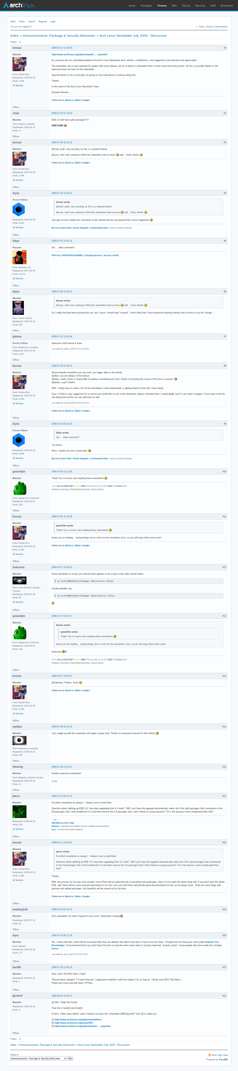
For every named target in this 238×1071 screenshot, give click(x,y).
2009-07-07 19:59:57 (62, 676)
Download (227, 5)
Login (53, 21)
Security (200, 5)
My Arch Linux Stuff (61, 228)
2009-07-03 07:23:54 (62, 113)
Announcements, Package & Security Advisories (59, 35)
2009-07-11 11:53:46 (62, 842)
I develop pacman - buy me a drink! (101, 255)
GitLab (186, 5)
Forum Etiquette (81, 228)
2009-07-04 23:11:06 (62, 471)
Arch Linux (19, 5)
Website (19, 85)
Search (31, 21)
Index (13, 21)
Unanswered (221, 26)
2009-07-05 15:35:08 (62, 516)
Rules (22, 21)
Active (209, 26)
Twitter (77, 100)
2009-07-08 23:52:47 (62, 767)
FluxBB (223, 1059)
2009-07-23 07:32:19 (62, 909)
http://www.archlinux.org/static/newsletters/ (78, 1019)
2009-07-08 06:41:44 (62, 726)
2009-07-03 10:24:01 (62, 193)
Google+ (86, 100)
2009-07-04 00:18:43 (62, 424)
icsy (54, 829)
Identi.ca (69, 100)
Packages (146, 5)
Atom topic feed (220, 1055)
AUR (213, 5)
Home (132, 5)
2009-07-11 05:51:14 (62, 796)
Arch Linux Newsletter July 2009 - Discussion (133, 35)
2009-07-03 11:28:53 (62, 291)
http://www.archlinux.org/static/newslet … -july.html (79, 54)
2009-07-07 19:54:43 (62, 567)
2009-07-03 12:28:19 (62, 365)
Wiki (174, 5)
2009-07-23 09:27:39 (62, 935)
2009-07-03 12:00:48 (62, 336)
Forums (162, 5)
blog (72, 823)
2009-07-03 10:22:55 (62, 142)
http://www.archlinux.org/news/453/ (74, 1023)
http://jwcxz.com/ (60, 823)
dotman (55, 826)
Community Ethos (99, 228)
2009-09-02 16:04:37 (62, 996)
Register (43, 21)
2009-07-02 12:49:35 (62, 48)
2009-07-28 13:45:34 (62, 967)
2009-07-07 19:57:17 (62, 616)
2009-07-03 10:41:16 (62, 241)
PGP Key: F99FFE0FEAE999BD (67, 255)
